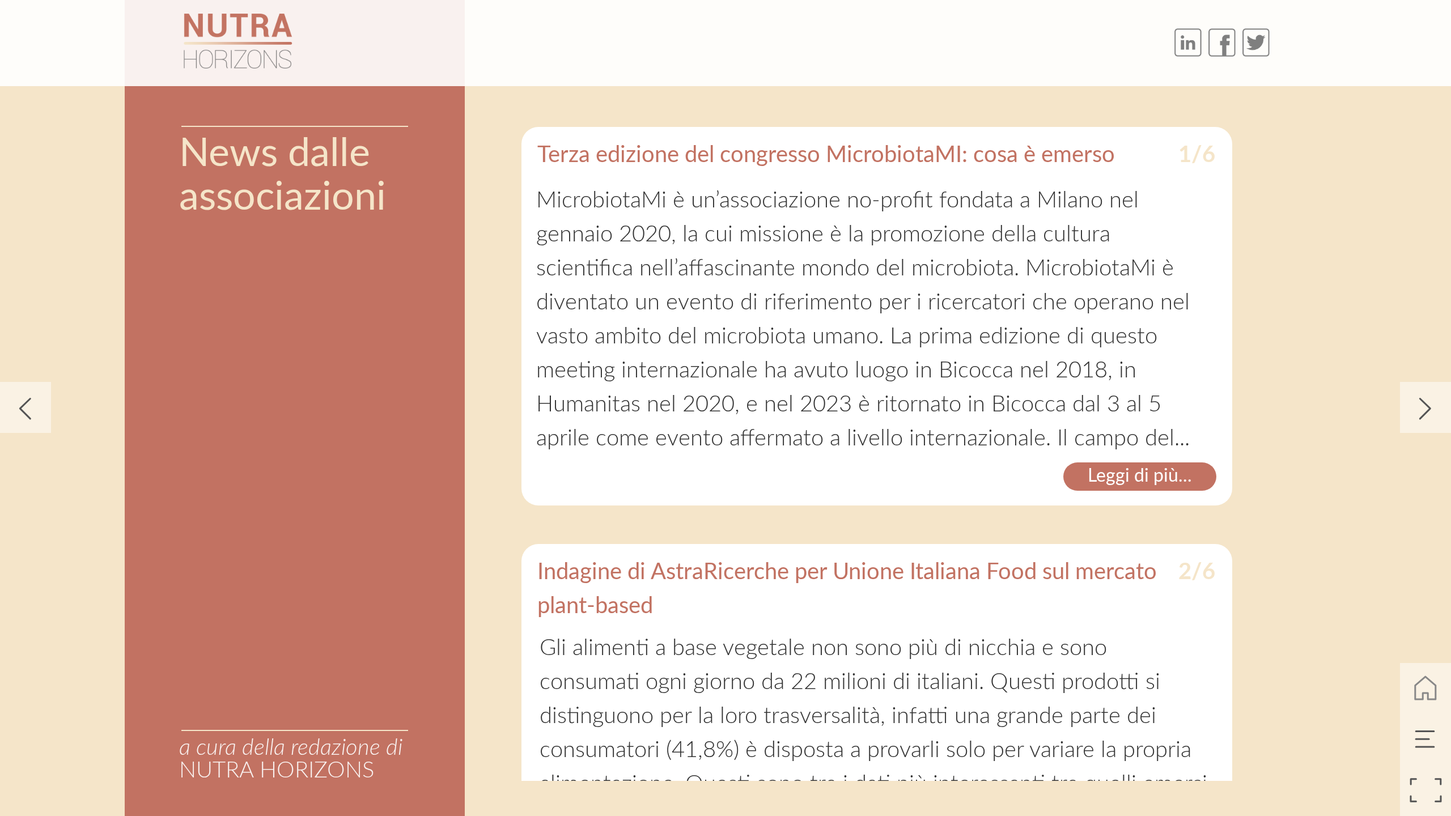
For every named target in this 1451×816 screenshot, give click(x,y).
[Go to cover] (1425, 688)
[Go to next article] (1425, 407)
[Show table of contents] (1425, 739)
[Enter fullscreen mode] (1425, 790)
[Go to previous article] (25, 407)
